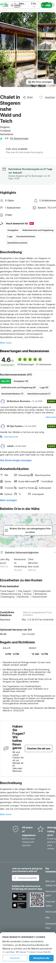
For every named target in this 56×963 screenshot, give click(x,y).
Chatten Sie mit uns (38, 748)
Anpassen (15, 958)
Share (30, 97)
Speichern (50, 97)
